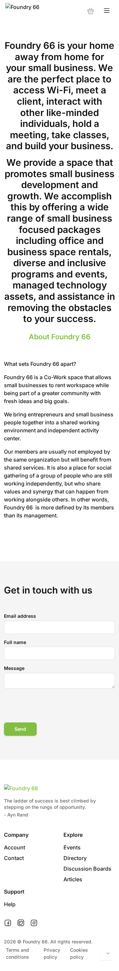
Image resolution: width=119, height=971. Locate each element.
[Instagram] (34, 923)
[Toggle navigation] (107, 10)
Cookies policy (79, 953)
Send (20, 729)
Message (14, 668)
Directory (75, 858)
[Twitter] (21, 923)
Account (14, 847)
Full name (15, 642)
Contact (14, 858)
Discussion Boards (87, 868)
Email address (20, 616)
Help (10, 904)
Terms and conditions (17, 953)
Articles (72, 879)
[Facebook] (8, 923)
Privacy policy (52, 953)
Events (72, 847)
